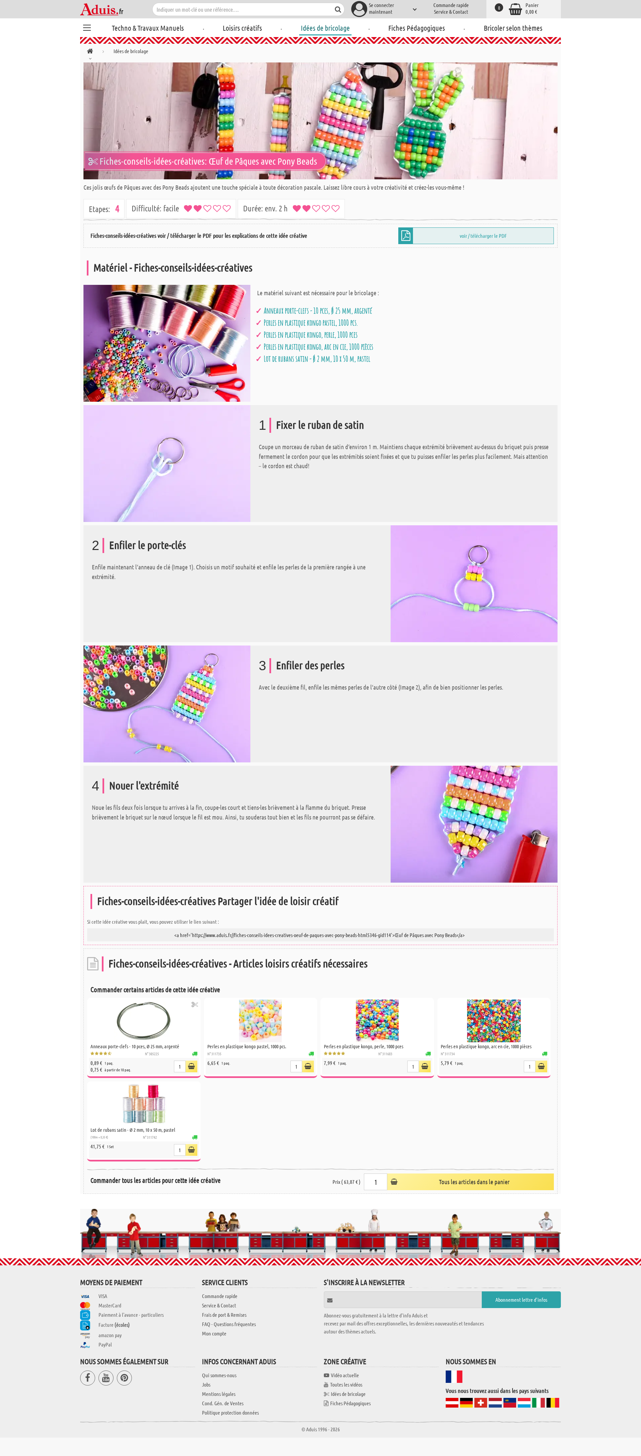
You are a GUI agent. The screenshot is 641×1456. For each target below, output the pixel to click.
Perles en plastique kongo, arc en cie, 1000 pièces (318, 347)
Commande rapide (451, 5)
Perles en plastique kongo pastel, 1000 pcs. (311, 323)
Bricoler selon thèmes (513, 27)
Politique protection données (230, 1412)
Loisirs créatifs (242, 27)
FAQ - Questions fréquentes (229, 1324)
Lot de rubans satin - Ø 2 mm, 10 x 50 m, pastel (317, 359)
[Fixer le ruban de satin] (166, 463)
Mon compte (214, 1333)
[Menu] (86, 26)
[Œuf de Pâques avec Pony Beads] (320, 120)
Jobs (206, 1384)
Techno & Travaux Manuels (148, 27)
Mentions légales (218, 1394)
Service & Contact (451, 11)
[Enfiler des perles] (166, 703)
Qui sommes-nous (219, 1375)
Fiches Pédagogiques (416, 27)
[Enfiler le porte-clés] (474, 583)
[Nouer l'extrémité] (474, 823)
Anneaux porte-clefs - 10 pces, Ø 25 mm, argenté (318, 311)
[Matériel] (166, 342)
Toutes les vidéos (346, 1384)
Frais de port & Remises (224, 1314)
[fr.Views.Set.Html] (195, 1004)
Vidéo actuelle (345, 1375)
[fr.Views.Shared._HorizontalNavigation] (90, 52)
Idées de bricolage (325, 27)
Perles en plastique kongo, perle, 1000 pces (311, 335)
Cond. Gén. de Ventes (222, 1403)
